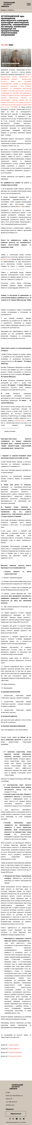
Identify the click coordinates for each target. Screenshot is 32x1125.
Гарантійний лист (14, 1048)
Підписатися (15, 1114)
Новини (10, 10)
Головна (3, 10)
